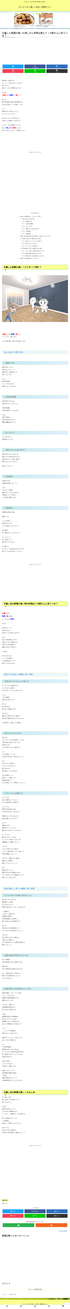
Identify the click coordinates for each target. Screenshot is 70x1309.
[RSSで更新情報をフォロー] (51, 1225)
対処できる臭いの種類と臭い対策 (32, 238)
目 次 (32, 213)
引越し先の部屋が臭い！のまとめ (29, 258)
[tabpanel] (24, 19)
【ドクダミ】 (28, 226)
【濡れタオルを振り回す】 (32, 228)
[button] (64, 603)
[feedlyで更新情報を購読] (18, 1225)
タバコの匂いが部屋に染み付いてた (34, 251)
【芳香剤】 (28, 233)
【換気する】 (28, 221)
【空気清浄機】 (29, 223)
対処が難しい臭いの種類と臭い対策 (32, 248)
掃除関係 (6, 1200)
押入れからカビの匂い (31, 243)
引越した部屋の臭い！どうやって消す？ (31, 216)
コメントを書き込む (35, 1289)
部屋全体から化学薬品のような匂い (34, 256)
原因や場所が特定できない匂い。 (34, 253)
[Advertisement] (35, 51)
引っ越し (5, 1203)
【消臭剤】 (28, 231)
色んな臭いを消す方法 (29, 219)
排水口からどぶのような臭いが (33, 241)
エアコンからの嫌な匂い (31, 246)
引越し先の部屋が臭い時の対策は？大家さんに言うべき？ (35, 236)
